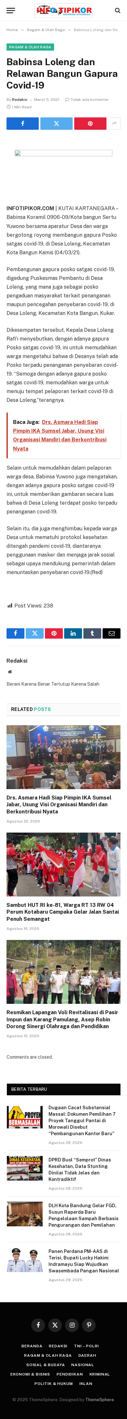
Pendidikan (70, 1374)
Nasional (82, 1365)
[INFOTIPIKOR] (63, 10)
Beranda (31, 1346)
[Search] (117, 10)
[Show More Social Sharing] (114, 123)
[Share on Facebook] (23, 123)
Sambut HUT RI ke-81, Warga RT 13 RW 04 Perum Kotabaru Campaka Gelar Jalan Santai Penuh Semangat (63, 912)
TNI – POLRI (86, 1346)
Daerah (87, 1355)
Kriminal (100, 1374)
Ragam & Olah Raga (30, 47)
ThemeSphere (99, 1399)
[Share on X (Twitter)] (56, 123)
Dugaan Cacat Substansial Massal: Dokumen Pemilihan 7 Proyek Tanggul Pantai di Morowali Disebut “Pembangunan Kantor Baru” (82, 1120)
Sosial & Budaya (45, 1365)
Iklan (85, 1383)
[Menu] (11, 10)
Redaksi (19, 99)
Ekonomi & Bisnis (30, 1374)
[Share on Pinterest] (90, 123)
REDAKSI (58, 1346)
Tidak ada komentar (90, 99)
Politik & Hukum (54, 1383)
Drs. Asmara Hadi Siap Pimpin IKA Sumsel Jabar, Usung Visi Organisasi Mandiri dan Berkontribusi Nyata (59, 805)
